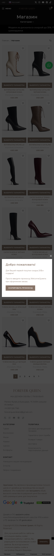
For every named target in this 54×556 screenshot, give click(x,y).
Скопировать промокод (20, 288)
